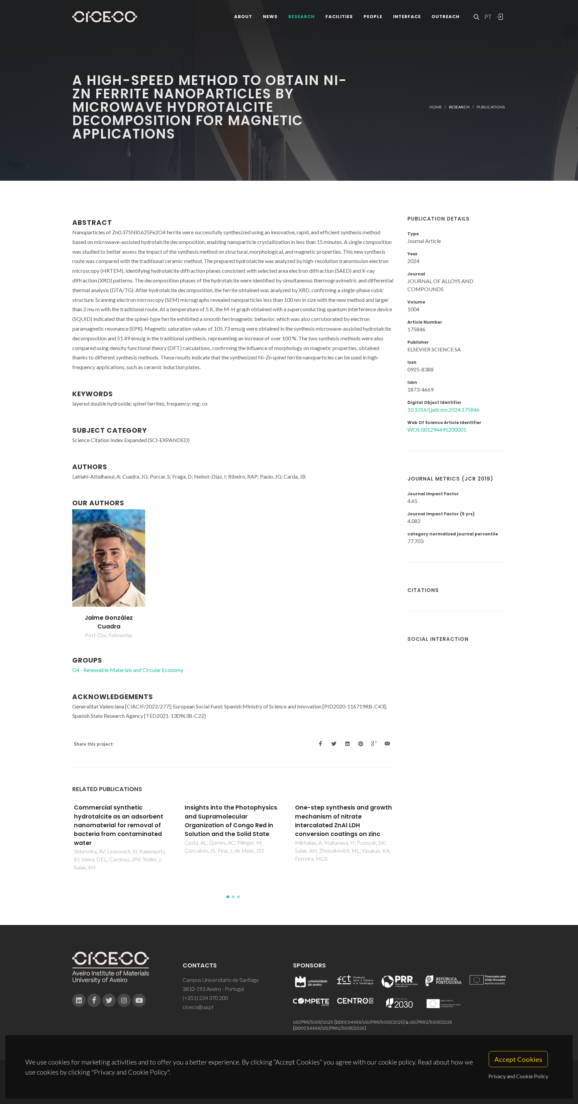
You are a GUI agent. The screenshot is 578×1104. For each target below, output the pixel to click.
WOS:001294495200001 (436, 429)
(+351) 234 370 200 (205, 998)
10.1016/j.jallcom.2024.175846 (443, 409)
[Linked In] (79, 1000)
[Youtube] (139, 1000)
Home (435, 106)
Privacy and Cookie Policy (518, 1076)
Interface (407, 16)
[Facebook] (94, 1000)
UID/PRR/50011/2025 (313, 1022)
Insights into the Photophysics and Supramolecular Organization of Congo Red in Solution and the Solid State (231, 820)
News (270, 16)
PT (487, 16)
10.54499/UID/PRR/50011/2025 (373, 1022)
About (243, 16)
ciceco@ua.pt (198, 1007)
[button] (227, 897)
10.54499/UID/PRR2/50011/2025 (333, 1028)
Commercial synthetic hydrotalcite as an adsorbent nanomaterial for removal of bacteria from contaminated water (118, 825)
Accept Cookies (518, 1059)
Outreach (445, 16)
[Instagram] (124, 1000)
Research (301, 16)
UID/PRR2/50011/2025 (430, 1022)
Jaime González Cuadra (109, 622)
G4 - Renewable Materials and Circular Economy (127, 670)
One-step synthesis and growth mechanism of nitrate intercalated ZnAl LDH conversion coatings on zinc (343, 820)
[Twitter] (109, 1000)
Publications (491, 106)
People (373, 16)
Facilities (339, 16)
